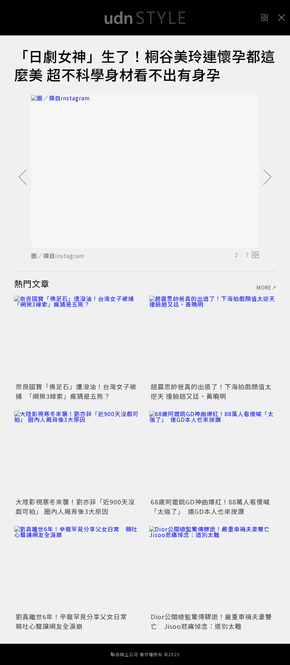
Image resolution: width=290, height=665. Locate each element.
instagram (70, 255)
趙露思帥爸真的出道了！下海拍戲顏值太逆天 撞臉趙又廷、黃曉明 (211, 391)
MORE (264, 287)
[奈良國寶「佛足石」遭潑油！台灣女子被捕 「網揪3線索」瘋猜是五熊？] (77, 338)
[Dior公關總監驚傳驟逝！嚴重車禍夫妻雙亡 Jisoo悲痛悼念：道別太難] (212, 568)
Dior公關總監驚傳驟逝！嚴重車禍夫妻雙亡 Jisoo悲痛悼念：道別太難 (211, 621)
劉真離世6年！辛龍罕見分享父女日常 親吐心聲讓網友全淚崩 (75, 621)
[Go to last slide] (22, 177)
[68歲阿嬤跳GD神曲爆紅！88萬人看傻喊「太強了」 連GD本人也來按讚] (212, 453)
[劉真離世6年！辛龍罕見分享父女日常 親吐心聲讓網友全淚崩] (77, 568)
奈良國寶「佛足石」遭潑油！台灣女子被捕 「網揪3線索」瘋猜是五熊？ (76, 391)
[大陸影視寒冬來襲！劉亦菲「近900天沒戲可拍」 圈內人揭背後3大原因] (77, 453)
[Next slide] (267, 177)
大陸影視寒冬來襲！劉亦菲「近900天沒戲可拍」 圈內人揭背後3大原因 (75, 506)
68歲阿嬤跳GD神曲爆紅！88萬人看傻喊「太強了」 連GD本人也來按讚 (210, 506)
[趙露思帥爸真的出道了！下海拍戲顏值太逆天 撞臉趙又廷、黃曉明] (212, 338)
